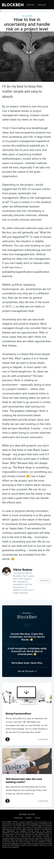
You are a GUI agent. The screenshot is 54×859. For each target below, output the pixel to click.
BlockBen (27, 616)
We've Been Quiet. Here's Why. (27, 662)
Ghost (37, 818)
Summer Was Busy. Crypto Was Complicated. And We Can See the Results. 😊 (27, 636)
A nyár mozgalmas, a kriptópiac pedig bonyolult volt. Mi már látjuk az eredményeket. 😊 (27, 651)
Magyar (31, 5)
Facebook (18, 818)
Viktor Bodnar (22, 569)
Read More (44, 580)
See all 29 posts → (27, 671)
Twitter (28, 818)
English (42, 5)
